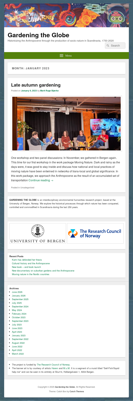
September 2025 (20, 299)
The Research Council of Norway (53, 364)
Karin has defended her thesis (27, 259)
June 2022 (17, 346)
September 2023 (20, 321)
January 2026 (18, 295)
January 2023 (18, 335)
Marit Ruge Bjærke (49, 90)
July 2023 (17, 324)
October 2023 (18, 317)
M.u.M (66, 368)
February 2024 (19, 313)
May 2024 (17, 310)
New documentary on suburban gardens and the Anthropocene (43, 270)
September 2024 (20, 306)
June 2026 (17, 292)
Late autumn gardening (36, 85)
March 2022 (18, 353)
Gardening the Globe (38, 34)
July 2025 (17, 302)
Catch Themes (77, 391)
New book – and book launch (26, 267)
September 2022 (20, 339)
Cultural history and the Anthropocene (31, 263)
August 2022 (18, 342)
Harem (55, 368)
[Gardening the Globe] (66, 26)
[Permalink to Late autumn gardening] (66, 153)
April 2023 (17, 331)
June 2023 (17, 328)
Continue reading (41, 180)
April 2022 (17, 350)
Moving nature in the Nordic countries (30, 274)
